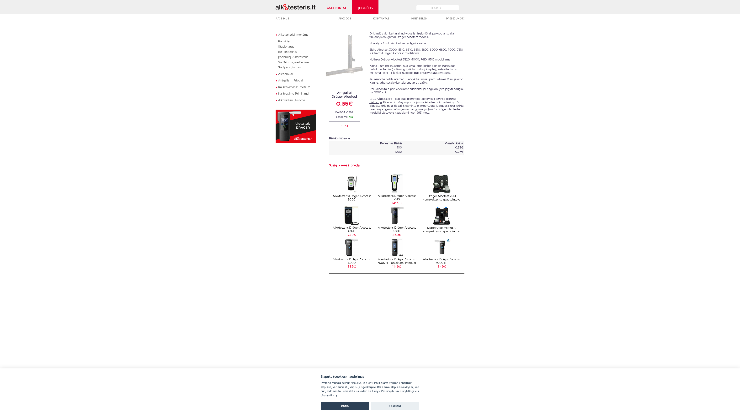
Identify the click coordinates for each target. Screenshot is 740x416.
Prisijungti (455, 18)
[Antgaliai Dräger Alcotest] (347, 81)
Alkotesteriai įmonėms (293, 34)
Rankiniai (284, 41)
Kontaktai (381, 18)
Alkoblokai (285, 74)
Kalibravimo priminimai (293, 93)
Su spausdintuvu (289, 67)
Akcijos (344, 18)
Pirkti (344, 126)
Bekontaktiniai (287, 51)
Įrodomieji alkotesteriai (293, 57)
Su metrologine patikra (293, 62)
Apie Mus (282, 18)
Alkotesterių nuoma (291, 100)
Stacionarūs (286, 46)
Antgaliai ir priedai (290, 80)
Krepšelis (419, 18)
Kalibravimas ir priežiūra (294, 87)
